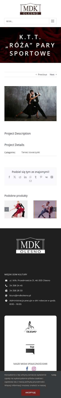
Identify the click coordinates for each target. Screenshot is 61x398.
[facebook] (27, 369)
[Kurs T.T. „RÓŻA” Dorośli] (16, 209)
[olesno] (30, 321)
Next (52, 74)
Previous (42, 74)
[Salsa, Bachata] (45, 209)
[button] (6, 209)
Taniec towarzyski (30, 152)
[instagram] (34, 369)
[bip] (30, 343)
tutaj (54, 375)
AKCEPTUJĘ (30, 392)
